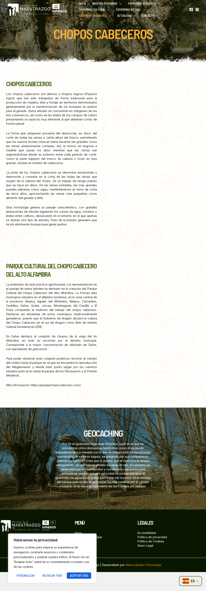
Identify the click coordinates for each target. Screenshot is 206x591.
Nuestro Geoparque (104, 3)
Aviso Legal (145, 545)
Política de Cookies (150, 541)
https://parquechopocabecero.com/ (56, 385)
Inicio (82, 3)
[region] (52, 558)
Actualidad (124, 15)
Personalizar (26, 575)
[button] (119, 3)
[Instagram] (197, 9)
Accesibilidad (146, 533)
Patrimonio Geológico (142, 3)
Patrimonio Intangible (93, 15)
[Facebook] (191, 9)
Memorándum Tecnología (143, 565)
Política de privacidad (152, 537)
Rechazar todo (52, 575)
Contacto (148, 15)
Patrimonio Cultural (92, 9)
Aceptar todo (79, 575)
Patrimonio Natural (128, 9)
